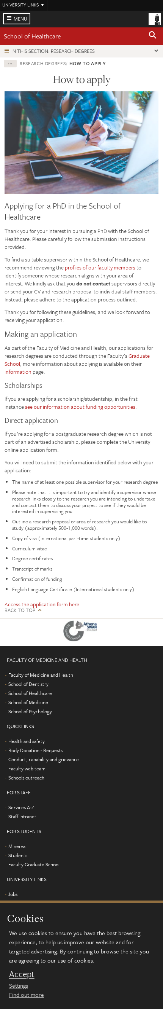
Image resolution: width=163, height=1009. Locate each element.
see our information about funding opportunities (80, 407)
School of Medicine (28, 702)
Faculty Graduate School (34, 864)
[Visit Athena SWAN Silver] (81, 632)
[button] (152, 36)
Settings (18, 985)
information (18, 372)
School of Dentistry (28, 684)
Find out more (26, 994)
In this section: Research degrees (53, 51)
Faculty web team (26, 768)
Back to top (20, 610)
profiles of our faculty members (100, 267)
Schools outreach (26, 777)
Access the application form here (42, 604)
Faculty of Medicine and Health (40, 675)
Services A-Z (21, 807)
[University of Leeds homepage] (155, 18)
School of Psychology (30, 711)
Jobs (12, 894)
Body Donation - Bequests (35, 750)
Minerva (16, 846)
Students (17, 855)
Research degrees (43, 63)
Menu (20, 18)
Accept (21, 974)
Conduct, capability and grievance (43, 759)
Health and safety (26, 741)
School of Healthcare (32, 36)
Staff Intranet (22, 816)
